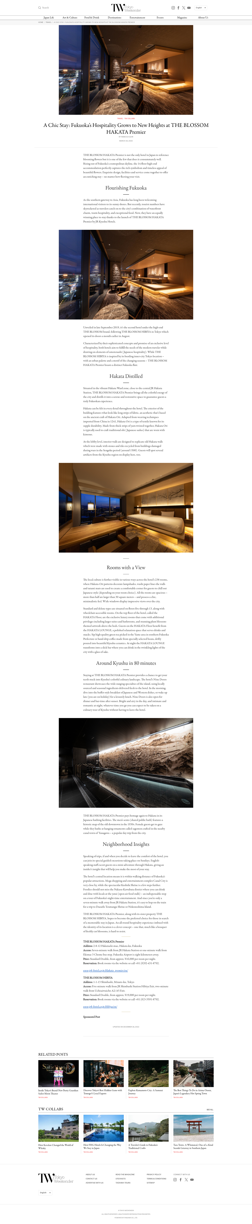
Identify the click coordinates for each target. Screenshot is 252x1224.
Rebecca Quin (127, 137)
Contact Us (91, 1179)
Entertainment (137, 18)
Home (41, 22)
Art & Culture (69, 18)
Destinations (114, 18)
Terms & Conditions (156, 1179)
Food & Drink (91, 18)
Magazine (182, 18)
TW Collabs (129, 119)
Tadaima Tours (123, 1183)
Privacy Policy (154, 1174)
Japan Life (49, 18)
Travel (49, 22)
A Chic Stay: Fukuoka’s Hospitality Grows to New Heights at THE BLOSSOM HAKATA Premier (94, 22)
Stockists (121, 1179)
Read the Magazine (125, 1174)
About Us (203, 18)
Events (160, 18)
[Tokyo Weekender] (56, 1182)
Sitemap (151, 1183)
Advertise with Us (94, 1183)
